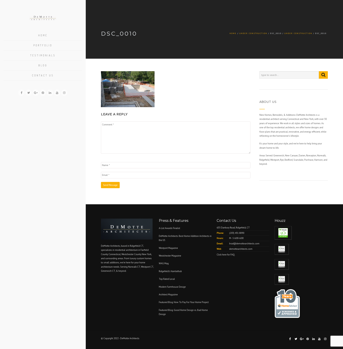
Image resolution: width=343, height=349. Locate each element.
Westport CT (147, 266)
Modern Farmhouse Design (172, 286)
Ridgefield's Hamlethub (170, 271)
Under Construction (253, 33)
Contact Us (43, 75)
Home (43, 35)
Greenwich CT (108, 270)
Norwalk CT (134, 266)
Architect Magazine (168, 294)
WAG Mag (164, 263)
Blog (42, 65)
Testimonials (43, 55)
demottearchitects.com (240, 248)
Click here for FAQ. (226, 254)
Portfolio (42, 45)
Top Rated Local (167, 278)
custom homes (144, 258)
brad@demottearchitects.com (244, 243)
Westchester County (131, 254)
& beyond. (121, 270)
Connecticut (115, 254)
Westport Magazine (168, 248)
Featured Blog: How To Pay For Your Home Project (184, 302)
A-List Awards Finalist (169, 228)
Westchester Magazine (170, 255)
